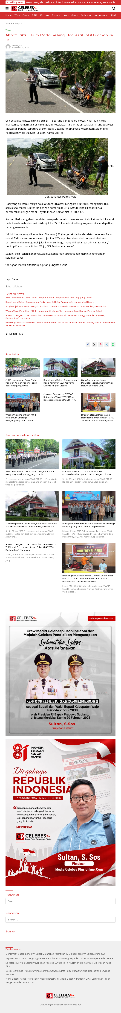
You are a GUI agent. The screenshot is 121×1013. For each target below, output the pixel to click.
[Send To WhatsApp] (113, 344)
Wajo (8, 30)
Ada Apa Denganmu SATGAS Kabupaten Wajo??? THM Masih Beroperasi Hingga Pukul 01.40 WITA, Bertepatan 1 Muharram (55, 316)
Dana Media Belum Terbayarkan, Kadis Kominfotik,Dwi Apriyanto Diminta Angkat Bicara (50, 302)
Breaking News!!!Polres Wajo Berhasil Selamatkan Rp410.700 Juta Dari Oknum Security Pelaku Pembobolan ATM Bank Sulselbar (60, 324)
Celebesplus (17, 45)
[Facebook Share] (88, 344)
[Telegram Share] (106, 344)
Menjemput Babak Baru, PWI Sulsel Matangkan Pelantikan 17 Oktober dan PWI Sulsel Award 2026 (56, 953)
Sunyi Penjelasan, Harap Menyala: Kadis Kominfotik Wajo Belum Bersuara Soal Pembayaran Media (56, 306)
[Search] (113, 8)
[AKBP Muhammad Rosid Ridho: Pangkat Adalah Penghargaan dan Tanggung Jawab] (23, 367)
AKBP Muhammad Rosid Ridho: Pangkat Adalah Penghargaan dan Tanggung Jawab (49, 298)
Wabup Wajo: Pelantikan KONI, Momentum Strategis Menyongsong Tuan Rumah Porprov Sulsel (54, 311)
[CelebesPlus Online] (24, 8)
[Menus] (8, 8)
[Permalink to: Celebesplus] (8, 46)
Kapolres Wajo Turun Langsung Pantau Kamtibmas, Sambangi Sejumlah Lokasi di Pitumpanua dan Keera (59, 958)
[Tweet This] (94, 344)
